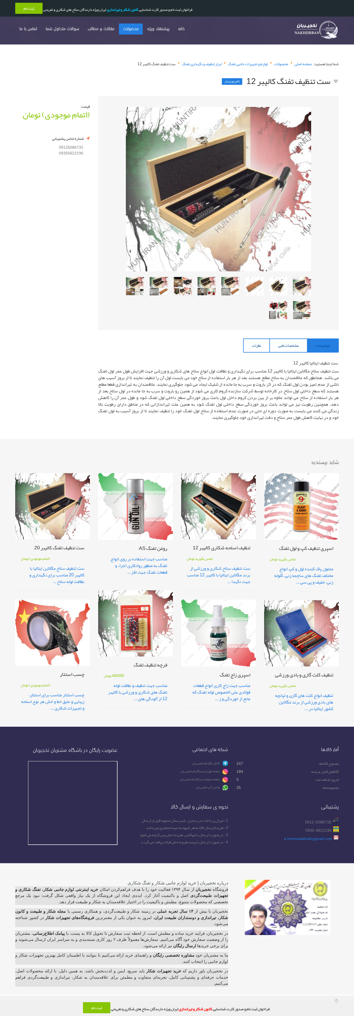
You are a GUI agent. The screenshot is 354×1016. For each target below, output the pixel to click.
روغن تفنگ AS (153, 549)
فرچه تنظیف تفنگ (150, 666)
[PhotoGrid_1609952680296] (302, 310)
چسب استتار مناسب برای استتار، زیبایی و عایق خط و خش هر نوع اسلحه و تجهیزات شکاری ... (52, 702)
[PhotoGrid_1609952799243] (135, 286)
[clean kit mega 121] (254, 286)
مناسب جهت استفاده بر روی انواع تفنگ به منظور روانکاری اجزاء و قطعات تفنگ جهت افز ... (139, 566)
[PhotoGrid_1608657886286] (278, 310)
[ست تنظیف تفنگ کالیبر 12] (218, 189)
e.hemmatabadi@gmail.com (308, 839)
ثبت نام (96, 1008)
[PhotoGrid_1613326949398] (159, 286)
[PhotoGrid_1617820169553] (230, 286)
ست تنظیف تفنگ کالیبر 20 (59, 548)
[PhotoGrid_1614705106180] (183, 286)
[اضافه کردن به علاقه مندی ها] (336, 81)
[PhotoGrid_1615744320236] (206, 286)
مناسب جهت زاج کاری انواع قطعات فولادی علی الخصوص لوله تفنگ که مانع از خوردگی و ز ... (221, 692)
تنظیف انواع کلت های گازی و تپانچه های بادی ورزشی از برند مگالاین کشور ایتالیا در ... (304, 702)
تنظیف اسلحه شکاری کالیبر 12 (221, 548)
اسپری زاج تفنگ (235, 675)
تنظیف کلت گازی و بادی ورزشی (304, 675)
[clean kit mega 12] (302, 286)
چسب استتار (72, 675)
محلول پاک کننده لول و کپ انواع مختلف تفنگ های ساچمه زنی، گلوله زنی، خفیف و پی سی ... (303, 576)
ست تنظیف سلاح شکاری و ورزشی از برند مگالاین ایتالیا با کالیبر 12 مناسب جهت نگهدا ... (218, 575)
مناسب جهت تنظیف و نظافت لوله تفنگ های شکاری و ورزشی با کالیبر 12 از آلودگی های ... (137, 692)
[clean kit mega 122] (278, 286)
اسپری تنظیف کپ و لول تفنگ (306, 549)
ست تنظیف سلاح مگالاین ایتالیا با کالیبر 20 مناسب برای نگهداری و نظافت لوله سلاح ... (56, 575)
